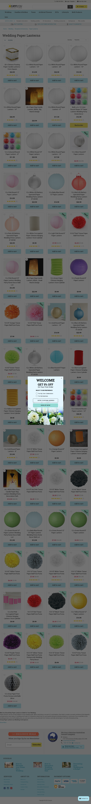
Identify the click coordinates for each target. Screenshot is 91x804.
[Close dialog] (61, 378)
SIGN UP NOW (45, 405)
